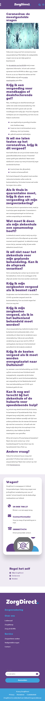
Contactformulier (22, 517)
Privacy (11, 695)
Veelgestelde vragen (12, 643)
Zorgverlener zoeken (12, 639)
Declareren (16, 576)
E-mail (9, 670)
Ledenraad (8, 621)
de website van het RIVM (17, 65)
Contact (7, 647)
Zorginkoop (9, 625)
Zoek (41, 5)
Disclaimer (20, 695)
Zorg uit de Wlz (10, 629)
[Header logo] (22, 4)
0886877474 (20, 529)
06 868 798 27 (20, 507)
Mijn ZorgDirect (43, 4)
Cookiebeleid (31, 695)
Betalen (15, 579)
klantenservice (15, 465)
